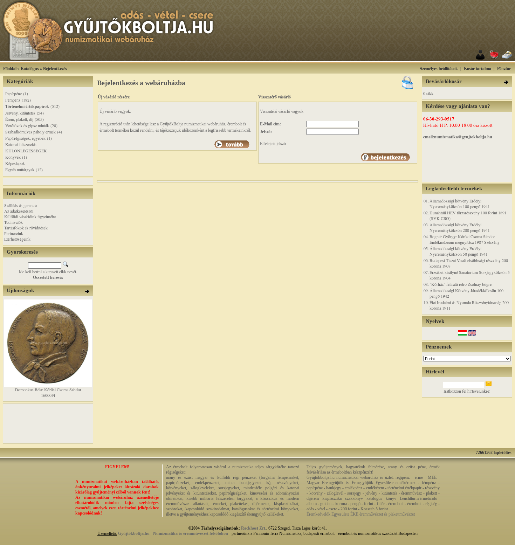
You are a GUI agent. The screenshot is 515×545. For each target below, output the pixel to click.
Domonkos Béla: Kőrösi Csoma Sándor (48, 389)
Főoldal (9, 68)
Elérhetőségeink (17, 239)
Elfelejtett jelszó (273, 143)
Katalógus (30, 68)
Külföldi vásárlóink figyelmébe (30, 216)
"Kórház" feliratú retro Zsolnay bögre (461, 284)
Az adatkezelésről (18, 211)
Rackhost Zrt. (253, 528)
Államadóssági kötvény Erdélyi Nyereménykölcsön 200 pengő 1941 (460, 227)
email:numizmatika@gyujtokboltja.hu (457, 137)
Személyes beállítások (439, 68)
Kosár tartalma (477, 68)
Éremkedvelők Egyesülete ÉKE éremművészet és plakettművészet (361, 514)
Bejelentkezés (55, 68)
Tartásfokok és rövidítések (26, 227)
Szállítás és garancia (20, 205)
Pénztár (504, 68)
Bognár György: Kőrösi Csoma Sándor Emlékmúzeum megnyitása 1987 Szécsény (465, 239)
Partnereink (13, 233)
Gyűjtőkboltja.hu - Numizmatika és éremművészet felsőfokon (173, 533)
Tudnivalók (13, 222)
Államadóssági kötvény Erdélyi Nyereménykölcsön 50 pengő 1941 (459, 251)
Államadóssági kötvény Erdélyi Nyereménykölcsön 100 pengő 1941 (460, 203)
